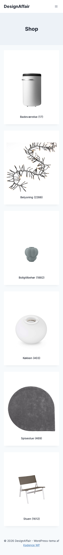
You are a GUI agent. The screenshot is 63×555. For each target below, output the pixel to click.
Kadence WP (31, 545)
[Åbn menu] (56, 6)
